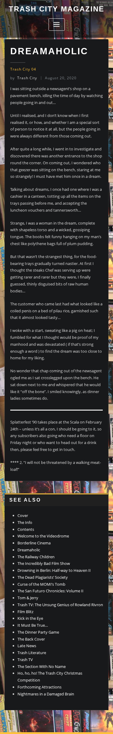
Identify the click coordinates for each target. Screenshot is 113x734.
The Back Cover (31, 639)
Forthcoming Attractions (39, 687)
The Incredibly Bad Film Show (43, 563)
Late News (26, 645)
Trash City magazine (56, 9)
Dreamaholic (28, 550)
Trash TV (25, 659)
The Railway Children (36, 556)
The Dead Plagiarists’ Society (42, 577)
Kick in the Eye (30, 618)
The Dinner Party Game (38, 632)
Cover (22, 515)
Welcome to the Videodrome (43, 536)
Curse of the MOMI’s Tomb (41, 584)
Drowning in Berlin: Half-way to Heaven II (54, 570)
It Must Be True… (32, 625)
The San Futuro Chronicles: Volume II (50, 591)
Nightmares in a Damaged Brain (45, 694)
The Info (24, 522)
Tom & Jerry (27, 597)
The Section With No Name (41, 666)
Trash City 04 (23, 69)
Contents (25, 529)
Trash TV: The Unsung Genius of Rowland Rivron (60, 604)
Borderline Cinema (34, 543)
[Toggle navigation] (57, 24)
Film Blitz (25, 611)
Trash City (23, 77)
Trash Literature (31, 652)
